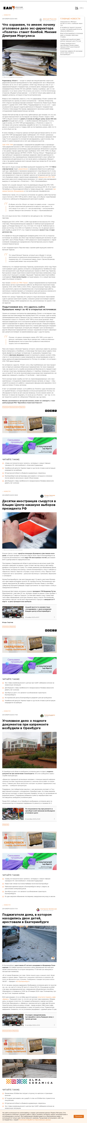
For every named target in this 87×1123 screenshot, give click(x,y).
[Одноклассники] (48, 411)
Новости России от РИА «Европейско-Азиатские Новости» (9, 8)
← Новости (6, 15)
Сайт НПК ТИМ (7, 144)
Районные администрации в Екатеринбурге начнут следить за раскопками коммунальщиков (27, 887)
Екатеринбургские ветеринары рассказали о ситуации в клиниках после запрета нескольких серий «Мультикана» (28, 477)
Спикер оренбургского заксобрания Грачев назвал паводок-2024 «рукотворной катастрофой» (70, 46)
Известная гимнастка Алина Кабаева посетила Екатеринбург (26, 883)
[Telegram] (51, 411)
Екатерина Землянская (48, 909)
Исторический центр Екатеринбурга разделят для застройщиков (28, 697)
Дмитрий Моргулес (50, 19)
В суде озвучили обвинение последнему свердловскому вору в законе (30, 896)
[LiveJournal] (56, 411)
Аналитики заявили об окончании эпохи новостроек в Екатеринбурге (71, 53)
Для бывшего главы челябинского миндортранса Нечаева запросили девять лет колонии (29, 482)
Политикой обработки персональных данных (35, 1120)
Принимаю (78, 1116)
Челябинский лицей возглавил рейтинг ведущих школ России (70, 40)
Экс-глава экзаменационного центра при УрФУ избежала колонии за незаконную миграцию (29, 684)
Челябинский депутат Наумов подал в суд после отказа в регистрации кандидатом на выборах (30, 469)
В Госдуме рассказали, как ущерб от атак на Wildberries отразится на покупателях (30, 1099)
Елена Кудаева (49, 715)
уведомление (23, 169)
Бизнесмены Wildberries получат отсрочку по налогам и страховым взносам (28, 1094)
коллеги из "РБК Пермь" (19, 282)
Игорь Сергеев (49, 495)
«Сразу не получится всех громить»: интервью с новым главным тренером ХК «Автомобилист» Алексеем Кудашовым (27, 464)
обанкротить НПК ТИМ (46, 177)
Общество (12, 626)
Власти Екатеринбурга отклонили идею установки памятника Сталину (71, 35)
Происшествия (7, 1030)
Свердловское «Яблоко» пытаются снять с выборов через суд (71, 23)
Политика (5, 626)
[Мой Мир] (53, 411)
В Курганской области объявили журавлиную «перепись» (25, 473)
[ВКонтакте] (46, 411)
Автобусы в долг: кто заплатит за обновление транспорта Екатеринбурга (25, 693)
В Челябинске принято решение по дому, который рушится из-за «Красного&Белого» (71, 29)
